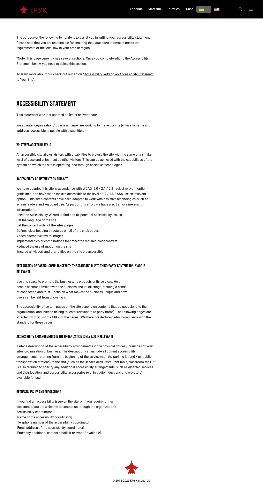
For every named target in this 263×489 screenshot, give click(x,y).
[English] (218, 9)
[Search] (240, 9)
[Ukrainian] (203, 9)
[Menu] (251, 9)
